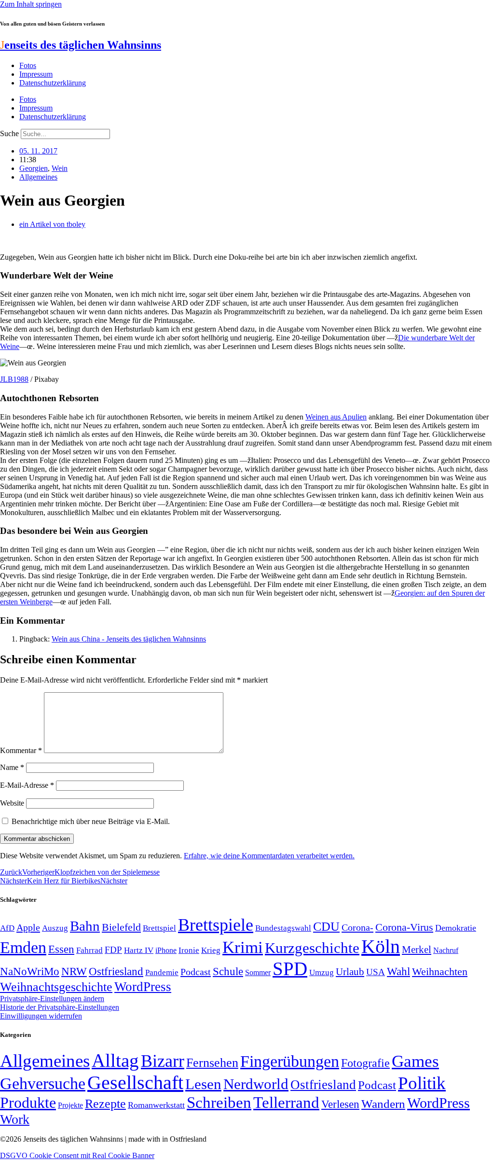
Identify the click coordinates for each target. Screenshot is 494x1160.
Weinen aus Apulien (336, 417)
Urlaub (350, 972)
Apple (28, 927)
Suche (9, 133)
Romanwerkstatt (156, 1105)
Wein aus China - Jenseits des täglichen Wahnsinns (129, 639)
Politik (422, 1083)
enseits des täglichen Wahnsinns (80, 45)
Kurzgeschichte (312, 947)
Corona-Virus (404, 927)
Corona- (357, 927)
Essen (61, 949)
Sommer (258, 972)
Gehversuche (42, 1083)
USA (375, 972)
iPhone (166, 950)
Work (14, 1119)
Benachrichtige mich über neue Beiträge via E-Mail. (91, 821)
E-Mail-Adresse (27, 785)
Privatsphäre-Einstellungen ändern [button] (52, 998)
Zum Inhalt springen (31, 4)
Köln (380, 946)
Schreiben (219, 1102)
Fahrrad (89, 950)
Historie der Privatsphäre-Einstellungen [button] (59, 1007)
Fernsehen (212, 1063)
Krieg (210, 950)
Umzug (321, 972)
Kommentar (21, 750)
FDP (113, 950)
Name (12, 767)
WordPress (142, 986)
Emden (23, 947)
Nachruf (445, 950)
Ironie (188, 950)
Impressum (36, 74)
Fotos (27, 65)
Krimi (242, 947)
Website (12, 803)
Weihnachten (439, 971)
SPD (290, 968)
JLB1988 (14, 379)
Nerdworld (255, 1084)
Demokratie (455, 928)
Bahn (85, 926)
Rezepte (105, 1104)
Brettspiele (215, 925)
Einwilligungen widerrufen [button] (41, 1016)
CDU (326, 927)
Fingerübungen (289, 1061)
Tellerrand (286, 1102)
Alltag (115, 1060)
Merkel (416, 949)
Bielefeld (121, 927)
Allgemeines (38, 177)
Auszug (55, 928)
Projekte (70, 1105)
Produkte (28, 1102)
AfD (7, 928)
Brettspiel (159, 928)
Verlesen (340, 1104)
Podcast (195, 971)
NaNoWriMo (29, 971)
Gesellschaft (135, 1082)
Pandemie (161, 972)
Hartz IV (138, 950)
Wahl (398, 971)
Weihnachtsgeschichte (56, 987)
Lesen (203, 1084)
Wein (60, 168)
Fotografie (365, 1063)
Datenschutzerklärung (52, 83)
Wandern (383, 1103)
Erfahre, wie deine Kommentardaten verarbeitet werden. (269, 856)
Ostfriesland (116, 971)
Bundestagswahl (283, 928)
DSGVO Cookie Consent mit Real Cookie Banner (77, 1155)
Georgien (33, 168)
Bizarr (162, 1061)
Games (415, 1061)
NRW (74, 971)
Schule (228, 971)
